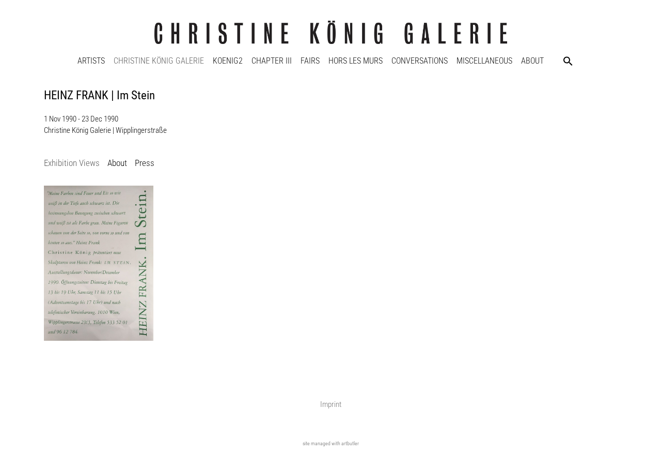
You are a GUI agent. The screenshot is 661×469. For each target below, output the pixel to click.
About (532, 61)
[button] (568, 61)
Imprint (330, 404)
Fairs (310, 61)
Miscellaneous (484, 61)
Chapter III (271, 61)
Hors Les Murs (355, 61)
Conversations (419, 61)
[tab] (72, 163)
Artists (91, 61)
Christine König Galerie (159, 61)
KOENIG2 (228, 61)
